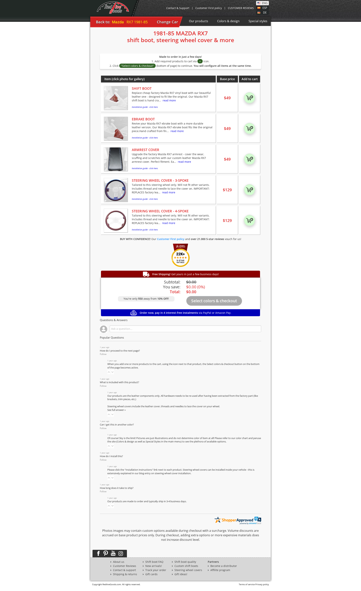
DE (265, 12)
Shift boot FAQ (154, 562)
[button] (108, 372)
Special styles (258, 21)
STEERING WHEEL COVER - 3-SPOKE (160, 180)
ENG (265, 3)
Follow (103, 354)
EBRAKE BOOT (143, 119)
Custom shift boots (186, 566)
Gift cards (151, 574)
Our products (198, 21)
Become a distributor (223, 566)
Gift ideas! (180, 574)
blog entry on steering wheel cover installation (165, 473)
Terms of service (247, 584)
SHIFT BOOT (142, 88)
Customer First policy (208, 8)
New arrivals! (153, 566)
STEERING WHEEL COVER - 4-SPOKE (160, 211)
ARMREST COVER (145, 149)
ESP (264, 7)
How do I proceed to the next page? (120, 350)
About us (118, 562)
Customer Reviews (124, 566)
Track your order (155, 570)
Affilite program (220, 570)
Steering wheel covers (188, 570)
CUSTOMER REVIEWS (241, 8)
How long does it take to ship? (116, 488)
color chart (242, 438)
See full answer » (116, 410)
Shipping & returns (125, 574)
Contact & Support (177, 8)
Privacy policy (262, 584)
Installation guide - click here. (145, 107)
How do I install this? (111, 456)
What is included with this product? (119, 382)
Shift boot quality (185, 562)
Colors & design (228, 21)
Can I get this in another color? (117, 424)
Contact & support (124, 570)
